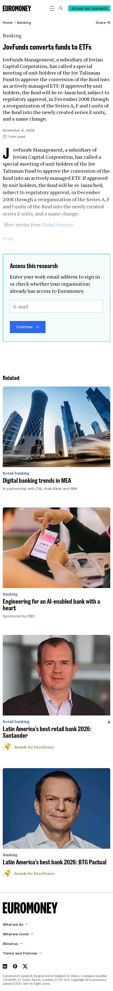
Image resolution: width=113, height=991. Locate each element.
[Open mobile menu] (51, 8)
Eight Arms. (42, 983)
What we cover (16, 934)
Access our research (89, 8)
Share (101, 23)
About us (10, 944)
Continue (24, 326)
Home (8, 23)
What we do (13, 924)
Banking (24, 23)
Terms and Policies (20, 953)
